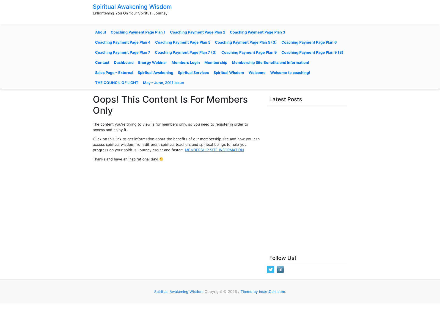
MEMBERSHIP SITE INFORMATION (214, 150)
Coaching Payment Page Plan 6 (309, 42)
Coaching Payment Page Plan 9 (249, 52)
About (100, 32)
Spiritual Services (193, 72)
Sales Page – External (114, 72)
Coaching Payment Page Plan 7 (122, 52)
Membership (215, 62)
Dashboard (124, 62)
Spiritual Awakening (155, 72)
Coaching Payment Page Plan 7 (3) (186, 52)
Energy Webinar (152, 62)
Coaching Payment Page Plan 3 (257, 32)
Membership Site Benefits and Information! (270, 62)
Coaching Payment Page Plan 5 (182, 42)
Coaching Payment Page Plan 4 (123, 42)
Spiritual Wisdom (229, 72)
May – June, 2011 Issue (163, 82)
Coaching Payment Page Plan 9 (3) (312, 52)
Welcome (257, 72)
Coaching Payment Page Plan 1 (138, 32)
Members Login (186, 62)
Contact (102, 62)
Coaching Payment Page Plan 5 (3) (246, 42)
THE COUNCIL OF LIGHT (116, 82)
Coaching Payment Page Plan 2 (197, 32)
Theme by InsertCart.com (263, 291)
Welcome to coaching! (290, 72)
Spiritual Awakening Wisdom (132, 6)
